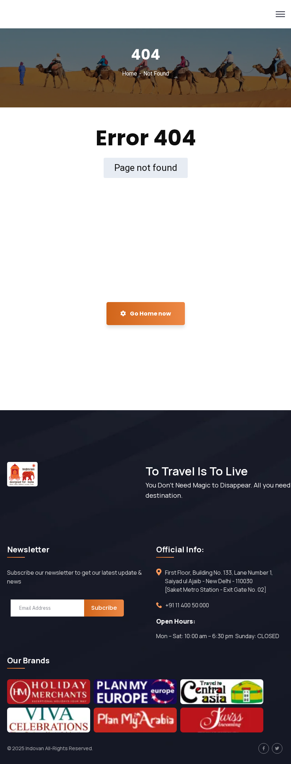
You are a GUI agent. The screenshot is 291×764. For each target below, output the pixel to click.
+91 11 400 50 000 (187, 605)
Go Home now (150, 313)
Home (129, 73)
